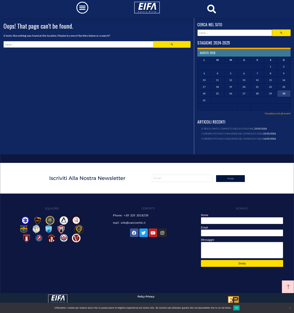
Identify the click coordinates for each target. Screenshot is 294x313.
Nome (204, 215)
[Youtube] (153, 232)
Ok (236, 307)
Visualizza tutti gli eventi (278, 113)
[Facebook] (134, 232)
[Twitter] (143, 232)
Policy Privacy (145, 296)
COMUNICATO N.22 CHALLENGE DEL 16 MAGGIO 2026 (232, 138)
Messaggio (207, 239)
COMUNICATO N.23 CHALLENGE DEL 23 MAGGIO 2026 (232, 133)
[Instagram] (162, 232)
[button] (82, 8)
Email (204, 227)
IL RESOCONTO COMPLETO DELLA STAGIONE (227, 128)
